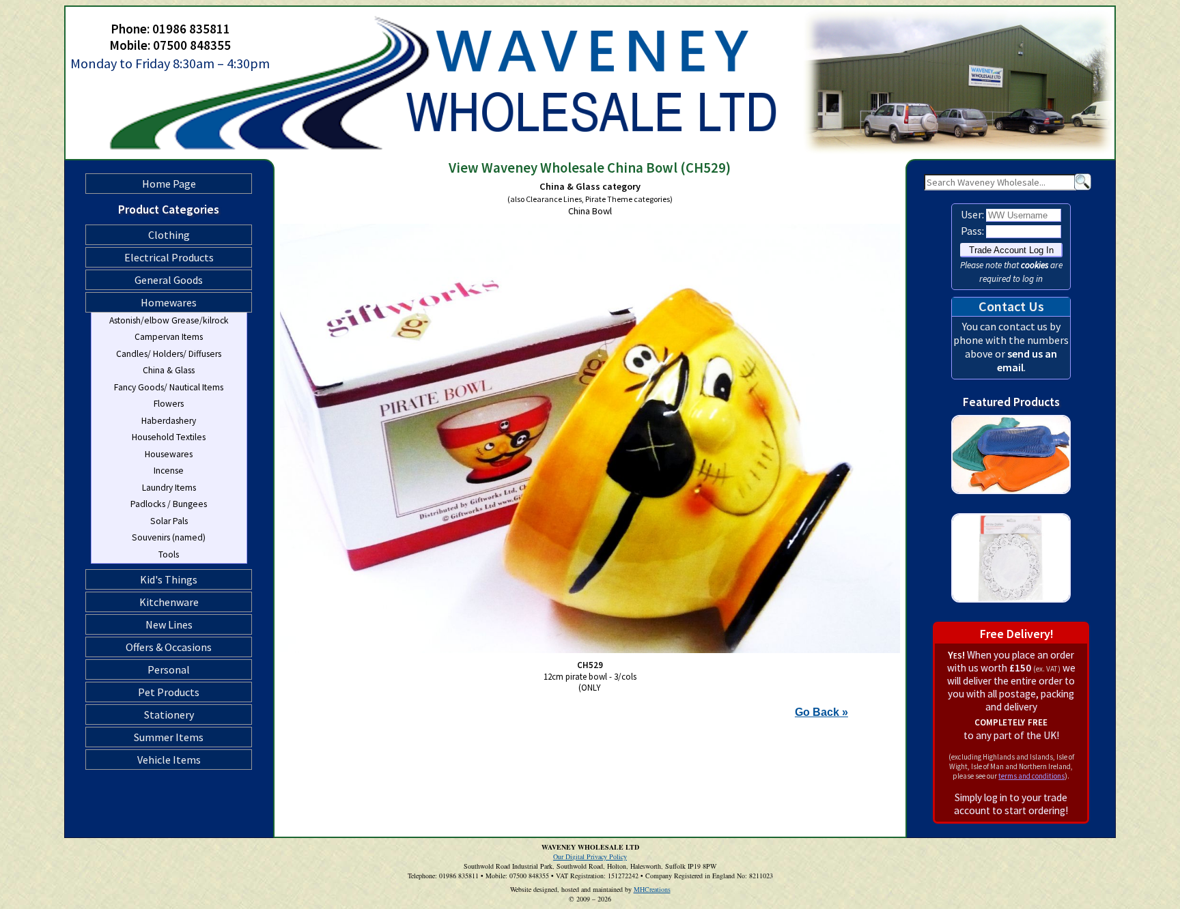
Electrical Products (169, 257)
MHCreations (652, 889)
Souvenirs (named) (169, 537)
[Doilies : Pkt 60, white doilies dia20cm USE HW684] (1011, 614)
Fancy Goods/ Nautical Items (168, 387)
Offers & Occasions (169, 647)
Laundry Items (169, 487)
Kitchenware (169, 602)
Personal (169, 669)
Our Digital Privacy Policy (590, 856)
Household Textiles (169, 437)
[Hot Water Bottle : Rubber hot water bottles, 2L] (1011, 506)
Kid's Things (168, 579)
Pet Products (168, 692)
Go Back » (821, 712)
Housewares (169, 454)
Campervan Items (169, 337)
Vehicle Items (169, 759)
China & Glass (169, 370)
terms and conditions (1031, 776)
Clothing (169, 235)
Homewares (169, 302)
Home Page (169, 183)
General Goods (169, 280)
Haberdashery (168, 421)
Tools (168, 554)
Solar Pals (169, 521)
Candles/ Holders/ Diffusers (168, 354)
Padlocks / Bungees (168, 504)
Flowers (169, 403)
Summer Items (168, 737)
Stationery (169, 714)
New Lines (169, 624)
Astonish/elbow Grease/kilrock (169, 320)
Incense (169, 470)
